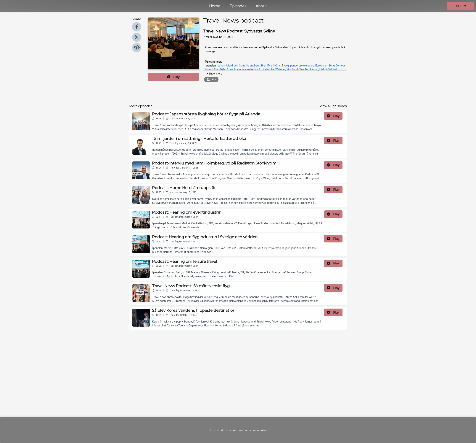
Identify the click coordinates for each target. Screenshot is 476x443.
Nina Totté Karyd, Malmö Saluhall (317, 69)
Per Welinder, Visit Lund (284, 69)
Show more (215, 73)
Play (176, 77)
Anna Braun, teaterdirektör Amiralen (248, 69)
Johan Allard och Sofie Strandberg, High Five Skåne (249, 65)
